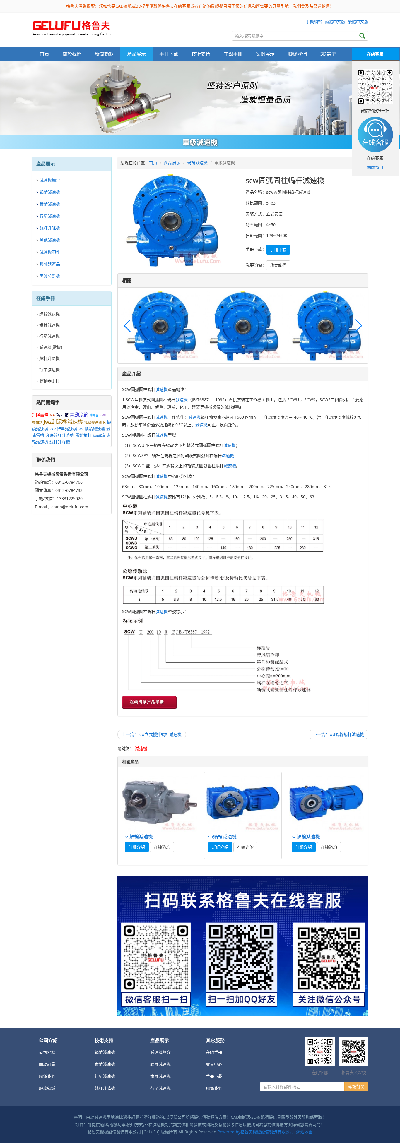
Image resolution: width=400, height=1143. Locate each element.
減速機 (161, 389)
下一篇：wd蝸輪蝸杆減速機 (338, 734)
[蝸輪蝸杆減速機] (200, 98)
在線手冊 (214, 1052)
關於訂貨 (47, 1064)
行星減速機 (50, 216)
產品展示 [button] (136, 54)
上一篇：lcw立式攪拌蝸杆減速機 (152, 734)
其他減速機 (50, 240)
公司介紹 (47, 1052)
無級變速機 (93, 422)
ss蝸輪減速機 (139, 836)
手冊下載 (214, 1076)
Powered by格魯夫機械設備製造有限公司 (256, 1132)
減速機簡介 (50, 180)
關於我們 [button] (72, 54)
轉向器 (94, 415)
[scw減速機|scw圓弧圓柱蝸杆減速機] (71, 27)
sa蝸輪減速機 (222, 836)
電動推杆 (83, 435)
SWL (103, 415)
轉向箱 (62, 415)
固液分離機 (50, 276)
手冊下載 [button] (168, 54)
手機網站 (314, 21)
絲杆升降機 (50, 228)
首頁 (44, 54)
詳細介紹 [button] (137, 847)
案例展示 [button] (265, 54)
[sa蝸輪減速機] (243, 802)
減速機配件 (50, 252)
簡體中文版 (335, 21)
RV (80, 429)
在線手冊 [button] (233, 54)
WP (52, 429)
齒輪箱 (99, 435)
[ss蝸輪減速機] (159, 802)
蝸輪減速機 (50, 192)
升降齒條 (40, 415)
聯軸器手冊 (49, 380)
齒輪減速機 (50, 204)
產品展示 (172, 162)
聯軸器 (37, 422)
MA (52, 415)
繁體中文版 (358, 21)
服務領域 (47, 1088)
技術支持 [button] (201, 54)
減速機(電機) (50, 347)
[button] (358, 325)
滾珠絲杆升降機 (59, 435)
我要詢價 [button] (278, 265)
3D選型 (328, 54)
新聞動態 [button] (104, 54)
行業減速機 (49, 369)
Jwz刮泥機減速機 (63, 421)
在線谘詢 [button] (162, 847)
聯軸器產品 (50, 264)
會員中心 (214, 1064)
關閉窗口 (375, 167)
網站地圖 (304, 1132)
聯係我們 (297, 54)
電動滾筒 (79, 414)
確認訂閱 (356, 1086)
